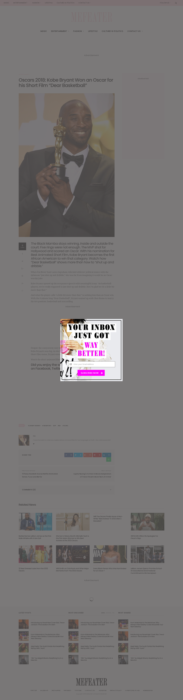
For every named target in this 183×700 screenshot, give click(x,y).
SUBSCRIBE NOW (90, 372)
